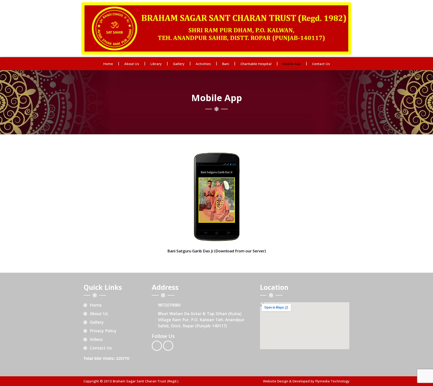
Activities (203, 63)
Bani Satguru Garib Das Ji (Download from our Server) (216, 250)
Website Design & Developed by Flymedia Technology (306, 381)
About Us (131, 63)
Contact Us (321, 63)
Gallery (178, 63)
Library (156, 63)
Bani (225, 63)
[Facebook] (157, 346)
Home (108, 63)
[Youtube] (168, 346)
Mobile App (292, 63)
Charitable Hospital (256, 63)
